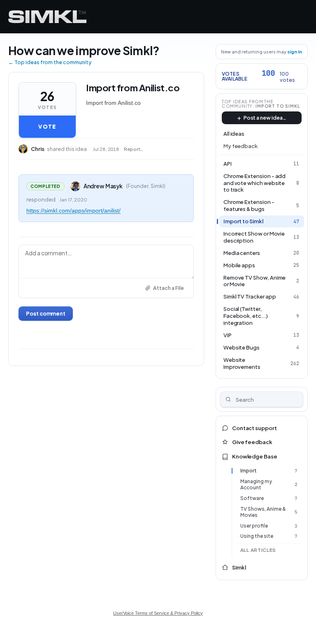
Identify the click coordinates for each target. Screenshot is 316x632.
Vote (47, 126)
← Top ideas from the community (49, 62)
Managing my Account (256, 484)
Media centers (241, 253)
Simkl (239, 567)
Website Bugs (241, 347)
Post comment (45, 313)
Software (252, 498)
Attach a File (168, 288)
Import (248, 471)
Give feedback (252, 442)
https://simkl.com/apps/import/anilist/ (73, 210)
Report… (133, 149)
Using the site (256, 536)
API (227, 163)
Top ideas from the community (248, 104)
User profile (254, 526)
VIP (227, 335)
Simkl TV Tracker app (249, 296)
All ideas (233, 133)
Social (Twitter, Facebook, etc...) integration (245, 316)
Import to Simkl (278, 106)
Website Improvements (241, 363)
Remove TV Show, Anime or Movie (254, 281)
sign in (294, 51)
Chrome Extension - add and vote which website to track (254, 183)
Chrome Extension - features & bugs (248, 205)
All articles (258, 550)
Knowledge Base (254, 456)
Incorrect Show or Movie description (254, 237)
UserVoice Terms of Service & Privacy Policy (158, 613)
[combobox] (262, 399)
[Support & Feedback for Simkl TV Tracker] (47, 16)
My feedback (240, 146)
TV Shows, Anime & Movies (263, 512)
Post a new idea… (265, 117)
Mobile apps (239, 265)
